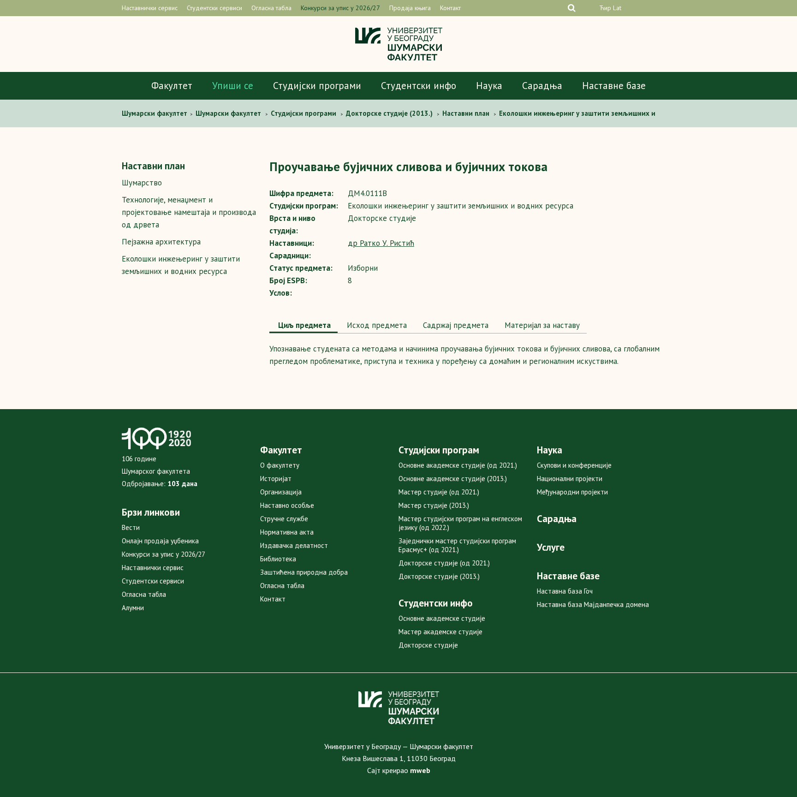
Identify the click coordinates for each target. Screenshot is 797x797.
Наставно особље (287, 505)
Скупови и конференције (574, 465)
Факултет (171, 85)
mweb (420, 770)
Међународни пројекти (572, 492)
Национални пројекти (569, 478)
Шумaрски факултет (155, 113)
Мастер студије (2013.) (433, 505)
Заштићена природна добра (304, 572)
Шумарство (142, 183)
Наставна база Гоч (565, 591)
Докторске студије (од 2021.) (444, 563)
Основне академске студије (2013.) (452, 478)
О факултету (279, 465)
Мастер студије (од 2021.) (438, 492)
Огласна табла (271, 8)
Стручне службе (284, 518)
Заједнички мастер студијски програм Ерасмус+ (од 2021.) (457, 545)
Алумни (133, 607)
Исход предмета (376, 325)
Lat (617, 8)
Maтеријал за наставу (541, 325)
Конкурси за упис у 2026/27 (340, 8)
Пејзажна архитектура (161, 242)
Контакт (450, 8)
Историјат (275, 478)
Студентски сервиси (214, 8)
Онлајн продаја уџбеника (160, 540)
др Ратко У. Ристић (381, 243)
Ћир (605, 8)
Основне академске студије (441, 618)
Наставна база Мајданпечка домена (593, 604)
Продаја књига (410, 8)
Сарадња (542, 85)
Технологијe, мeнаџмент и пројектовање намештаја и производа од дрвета (189, 212)
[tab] (303, 326)
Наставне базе (614, 85)
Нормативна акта (287, 532)
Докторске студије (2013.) (439, 576)
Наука (489, 85)
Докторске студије (428, 645)
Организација (281, 492)
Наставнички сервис (150, 8)
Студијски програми (317, 85)
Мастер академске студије (440, 631)
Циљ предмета (303, 325)
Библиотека (278, 558)
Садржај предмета (454, 325)
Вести (131, 527)
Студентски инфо (418, 85)
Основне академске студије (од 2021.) (457, 465)
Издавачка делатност (294, 545)
